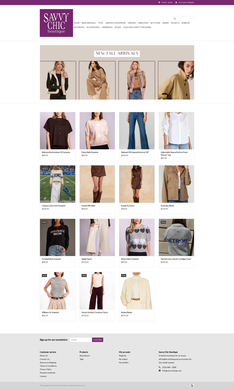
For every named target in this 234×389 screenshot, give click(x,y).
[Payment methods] (191, 385)
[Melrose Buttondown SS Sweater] (57, 130)
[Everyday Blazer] (176, 184)
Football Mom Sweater (51, 259)
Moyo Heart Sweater (130, 259)
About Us (44, 355)
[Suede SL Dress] (137, 184)
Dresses (132, 23)
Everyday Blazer (167, 205)
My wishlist (124, 362)
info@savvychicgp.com (171, 370)
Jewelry (186, 23)
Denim (165, 23)
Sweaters (143, 23)
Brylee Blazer (126, 312)
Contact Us (45, 359)
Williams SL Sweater (50, 312)
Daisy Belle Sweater (90, 152)
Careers (43, 376)
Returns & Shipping (48, 362)
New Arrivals (89, 23)
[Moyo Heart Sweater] (137, 237)
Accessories (93, 27)
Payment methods (47, 373)
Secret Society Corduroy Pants (95, 312)
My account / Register (186, 2)
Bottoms (155, 23)
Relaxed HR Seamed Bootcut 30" (135, 152)
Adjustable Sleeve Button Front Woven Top (174, 153)
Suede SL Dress (127, 205)
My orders (123, 359)
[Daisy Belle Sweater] (97, 130)
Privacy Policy (45, 369)
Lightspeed (81, 385)
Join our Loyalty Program (137, 27)
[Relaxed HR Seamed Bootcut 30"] (137, 130)
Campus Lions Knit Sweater (53, 205)
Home (76, 23)
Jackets (175, 23)
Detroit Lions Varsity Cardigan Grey (176, 259)
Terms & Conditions (48, 366)
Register (122, 355)
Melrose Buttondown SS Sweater (56, 152)
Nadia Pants (87, 259)
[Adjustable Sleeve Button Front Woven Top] (176, 130)
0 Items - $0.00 (167, 2)
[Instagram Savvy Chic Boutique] (192, 340)
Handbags (107, 27)
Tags (81, 359)
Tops (100, 23)
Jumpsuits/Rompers (115, 23)
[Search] (175, 19)
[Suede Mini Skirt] (97, 184)
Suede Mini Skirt (88, 205)
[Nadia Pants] (97, 237)
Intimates (79, 27)
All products (84, 355)
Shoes (118, 27)
